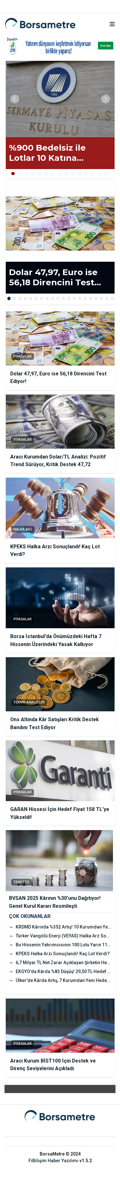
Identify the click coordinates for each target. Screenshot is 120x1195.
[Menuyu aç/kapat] (112, 24)
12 (86, 173)
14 (99, 173)
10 (73, 173)
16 (90, 298)
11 (79, 173)
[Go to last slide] (14, 99)
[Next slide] (105, 99)
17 (96, 298)
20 (112, 298)
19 (107, 298)
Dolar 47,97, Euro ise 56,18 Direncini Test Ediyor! (53, 277)
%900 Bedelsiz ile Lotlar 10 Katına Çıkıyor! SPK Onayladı (56, 153)
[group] (60, 99)
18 (101, 298)
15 (106, 173)
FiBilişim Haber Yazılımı (53, 1160)
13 (93, 173)
